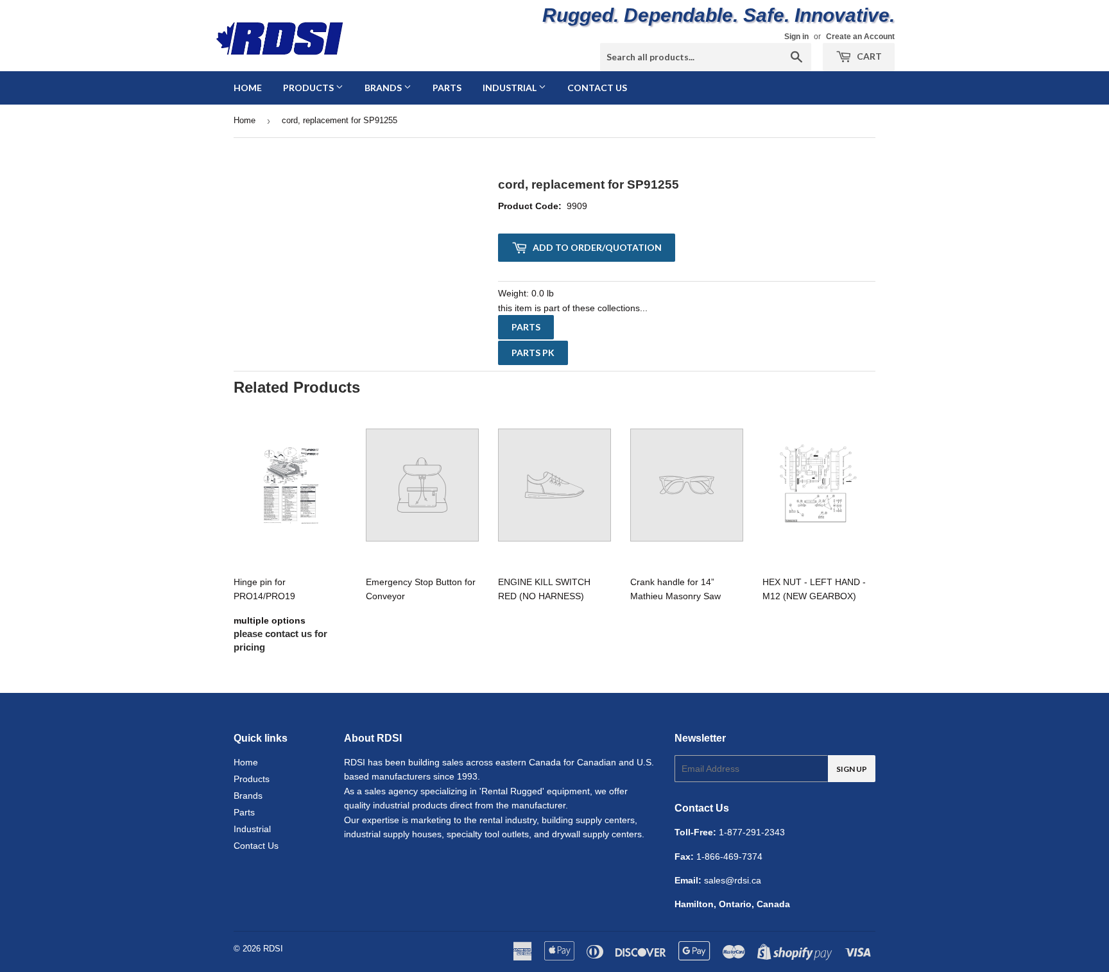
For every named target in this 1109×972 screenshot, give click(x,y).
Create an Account (860, 36)
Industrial (510, 87)
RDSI (273, 948)
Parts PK (533, 352)
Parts (447, 87)
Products (309, 87)
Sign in (796, 36)
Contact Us (597, 87)
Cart (868, 56)
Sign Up (851, 769)
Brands (384, 87)
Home (248, 87)
